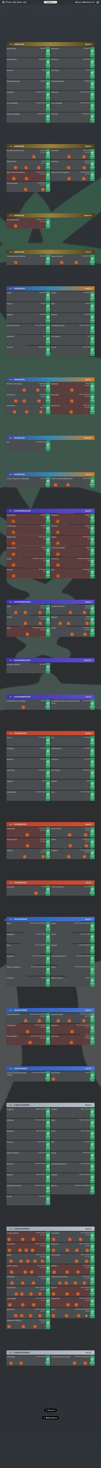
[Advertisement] (50, 24)
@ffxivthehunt (51, 1418)
